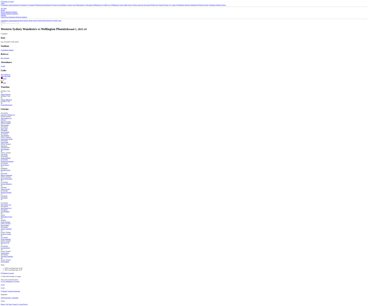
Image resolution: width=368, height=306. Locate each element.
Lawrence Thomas (8, 115)
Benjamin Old (5, 242)
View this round (5, 76)
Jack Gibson (6, 204)
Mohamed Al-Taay (6, 217)
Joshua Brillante (5, 94)
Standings (15, 13)
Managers (9, 12)
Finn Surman (5, 125)
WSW (5, 79)
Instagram (17, 291)
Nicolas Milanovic (6, 100)
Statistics (3, 15)
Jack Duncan (6, 208)
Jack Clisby (4, 128)
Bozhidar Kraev (5, 170)
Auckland (31, 5)
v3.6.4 (3, 285)
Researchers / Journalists (11, 298)
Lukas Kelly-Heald (6, 139)
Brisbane (48, 5)
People (3, 10)
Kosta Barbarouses (6, 105)
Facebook (11, 291)
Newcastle (146, 5)
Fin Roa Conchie (6, 234)
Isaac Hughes (5, 225)
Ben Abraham (5, 58)
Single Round (42, 20)
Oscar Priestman (6, 239)
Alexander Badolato (7, 256)
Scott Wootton (5, 132)
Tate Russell (4, 142)
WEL (4, 83)
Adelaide (15, 5)
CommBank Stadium (7, 50)
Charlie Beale (5, 253)
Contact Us (15, 304)
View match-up (5, 74)
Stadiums (4, 13)
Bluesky (4, 291)
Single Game (57, 20)
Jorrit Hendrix (5, 149)
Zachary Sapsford (6, 229)
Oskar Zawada (5, 189)
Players (3, 12)
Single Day (49, 20)
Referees (14, 12)
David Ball (4, 198)
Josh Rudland (5, 262)
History (3, 304)
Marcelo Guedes (6, 122)
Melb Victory (128, 5)
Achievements (13, 20)
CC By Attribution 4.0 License (10, 281)
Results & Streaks (23, 20)
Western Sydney (221, 5)
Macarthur (89, 5)
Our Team (9, 304)
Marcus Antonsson (6, 175)
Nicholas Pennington (7, 161)
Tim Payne (4, 146)
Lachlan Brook (5, 248)
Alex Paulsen (6, 118)
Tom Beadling (5, 211)
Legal (21, 304)
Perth (161, 5)
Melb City (107, 5)
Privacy (25, 304)
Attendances (5, 20)
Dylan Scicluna (5, 222)
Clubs (2, 3)
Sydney (174, 5)
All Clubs (4, 8)
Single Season (33, 20)
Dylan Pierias (5, 165)
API (2, 298)
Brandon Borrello (6, 192)
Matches (9, 13)
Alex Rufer (4, 154)
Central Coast (71, 5)
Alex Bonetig (5, 135)
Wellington (193, 5)
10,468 (3, 66)
